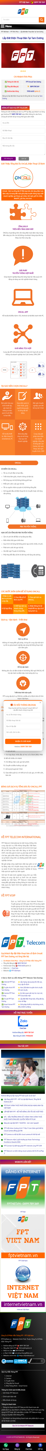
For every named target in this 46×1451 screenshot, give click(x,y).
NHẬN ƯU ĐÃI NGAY (23, 741)
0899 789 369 (26, 746)
